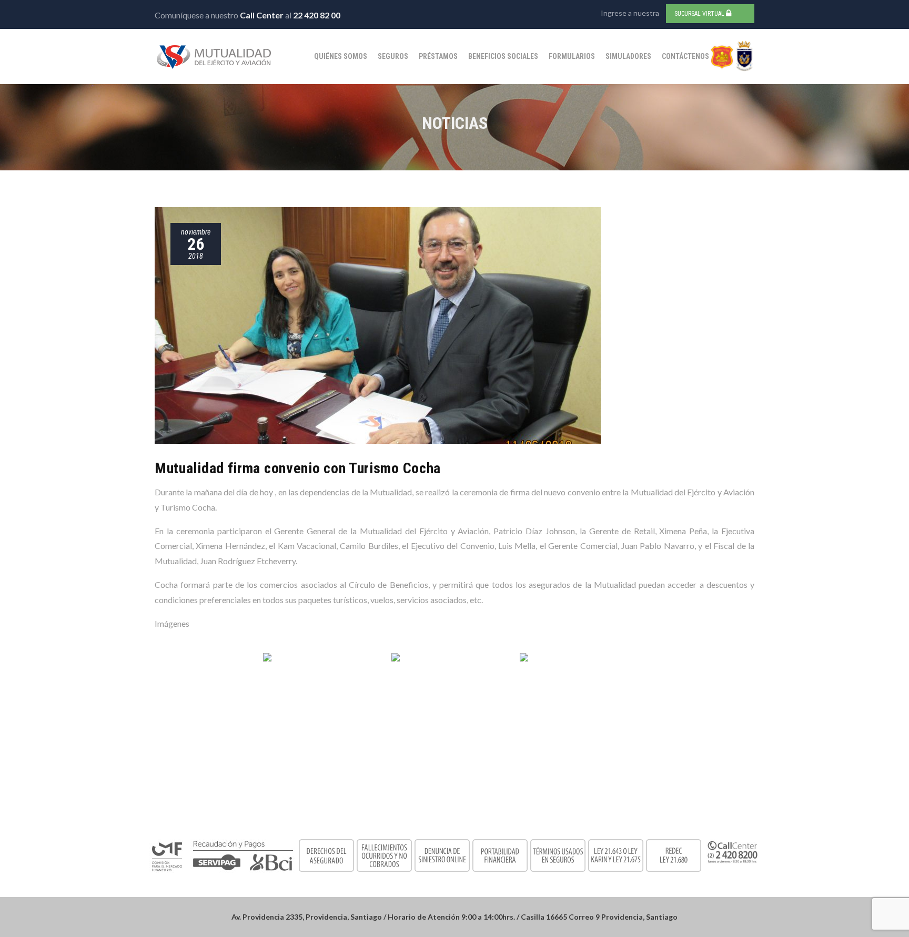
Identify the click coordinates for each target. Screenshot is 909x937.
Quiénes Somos (340, 56)
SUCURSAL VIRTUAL (700, 13)
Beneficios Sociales (503, 56)
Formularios (572, 56)
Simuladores (628, 56)
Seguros (393, 56)
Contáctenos (685, 56)
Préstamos (438, 56)
